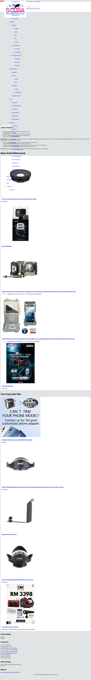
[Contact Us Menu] (12, 186)
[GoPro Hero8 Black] (21, 243)
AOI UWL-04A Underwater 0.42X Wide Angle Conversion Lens (17, 580)
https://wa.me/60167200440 (11, 651)
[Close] (27, 10)
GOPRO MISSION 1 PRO (7, 386)
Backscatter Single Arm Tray (9, 534)
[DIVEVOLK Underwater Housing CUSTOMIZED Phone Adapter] (21, 436)
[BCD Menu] (12, 99)
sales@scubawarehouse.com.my (10, 653)
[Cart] (33, 13)
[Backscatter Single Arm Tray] (21, 531)
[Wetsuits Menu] (16, 25)
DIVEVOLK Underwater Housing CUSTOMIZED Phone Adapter (17, 440)
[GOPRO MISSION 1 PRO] (21, 382)
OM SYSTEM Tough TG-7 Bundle (10, 627)
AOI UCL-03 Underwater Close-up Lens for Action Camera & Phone (19, 199)
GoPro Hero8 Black (6, 246)
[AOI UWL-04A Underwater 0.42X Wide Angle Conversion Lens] (21, 576)
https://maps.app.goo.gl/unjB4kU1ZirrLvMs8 (10, 672)
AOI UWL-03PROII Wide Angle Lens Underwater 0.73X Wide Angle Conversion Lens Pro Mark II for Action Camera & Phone (32, 487)
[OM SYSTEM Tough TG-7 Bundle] (21, 623)
